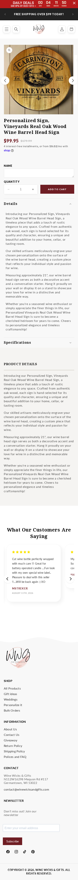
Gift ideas (10, 694)
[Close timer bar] (74, 3)
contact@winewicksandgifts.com (26, 789)
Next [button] (70, 579)
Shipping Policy (14, 751)
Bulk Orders (12, 710)
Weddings (10, 699)
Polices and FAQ (15, 756)
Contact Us (11, 734)
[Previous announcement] (5, 14)
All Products (12, 688)
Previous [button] (8, 579)
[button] (6, 29)
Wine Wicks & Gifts (49, 869)
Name (8, 165)
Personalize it (13, 705)
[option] (33, 573)
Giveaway (10, 740)
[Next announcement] (73, 14)
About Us (10, 729)
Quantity (12, 181)
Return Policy (13, 745)
